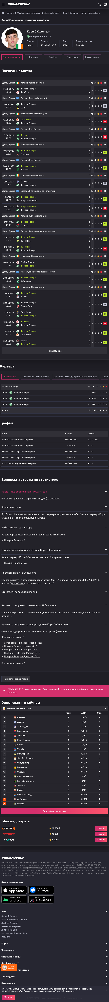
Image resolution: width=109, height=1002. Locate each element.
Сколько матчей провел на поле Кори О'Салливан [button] (31, 549)
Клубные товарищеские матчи (40, 272)
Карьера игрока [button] (11, 507)
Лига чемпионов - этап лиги (41, 191)
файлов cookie (67, 991)
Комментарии (92, 57)
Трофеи (53, 57)
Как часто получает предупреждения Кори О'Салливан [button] (34, 624)
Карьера (33, 57)
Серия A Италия (9, 916)
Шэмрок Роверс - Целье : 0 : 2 (20, 646)
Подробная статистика (54, 811)
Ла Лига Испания (9, 923)
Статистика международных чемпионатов (75, 376)
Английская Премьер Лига (14, 919)
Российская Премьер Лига (14, 933)
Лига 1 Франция (9, 930)
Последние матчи (12, 57)
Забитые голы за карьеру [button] (16, 527)
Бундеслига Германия (12, 926)
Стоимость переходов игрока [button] (19, 591)
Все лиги (5, 937)
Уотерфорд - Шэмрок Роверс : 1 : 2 (23, 642)
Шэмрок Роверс (13, 540)
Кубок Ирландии (39, 114)
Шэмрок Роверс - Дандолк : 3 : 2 (22, 656)
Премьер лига (37, 83)
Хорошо (8, 997)
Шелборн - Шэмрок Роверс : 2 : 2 (22, 653)
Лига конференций (37, 98)
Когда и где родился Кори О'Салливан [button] (24, 491)
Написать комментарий (16, 679)
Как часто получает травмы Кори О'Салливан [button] (28, 605)
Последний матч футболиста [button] (18, 572)
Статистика (10, 376)
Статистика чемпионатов (36, 376)
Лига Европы (34, 129)
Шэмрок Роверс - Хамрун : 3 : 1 (21, 649)
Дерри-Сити (17, 583)
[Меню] (3, 4)
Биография (72, 57)
